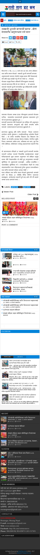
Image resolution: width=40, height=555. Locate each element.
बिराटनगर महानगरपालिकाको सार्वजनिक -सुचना (23, 289)
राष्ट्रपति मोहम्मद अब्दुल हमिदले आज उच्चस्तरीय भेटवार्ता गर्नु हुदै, (24, 272)
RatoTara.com (22, 551)
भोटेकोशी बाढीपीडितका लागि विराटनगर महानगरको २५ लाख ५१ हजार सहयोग (21, 419)
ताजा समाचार (6, 297)
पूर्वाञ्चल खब (16, 187)
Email (6, 42)
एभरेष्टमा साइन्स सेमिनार (16, 20)
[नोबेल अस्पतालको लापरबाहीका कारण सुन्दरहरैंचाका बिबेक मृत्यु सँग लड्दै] (5, 363)
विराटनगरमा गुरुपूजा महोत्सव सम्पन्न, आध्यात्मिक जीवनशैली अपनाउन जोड (21, 470)
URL (19, 42)
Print (12, 42)
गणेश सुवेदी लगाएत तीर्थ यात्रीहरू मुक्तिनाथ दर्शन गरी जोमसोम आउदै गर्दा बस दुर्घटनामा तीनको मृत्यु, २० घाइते (22, 397)
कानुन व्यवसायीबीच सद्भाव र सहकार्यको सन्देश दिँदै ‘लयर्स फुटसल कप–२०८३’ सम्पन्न (23, 477)
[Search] (37, 14)
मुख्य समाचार (29, 187)
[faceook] (20, 326)
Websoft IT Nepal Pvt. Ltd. (24, 553)
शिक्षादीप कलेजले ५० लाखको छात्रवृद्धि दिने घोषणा (23, 280)
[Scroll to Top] (37, 552)
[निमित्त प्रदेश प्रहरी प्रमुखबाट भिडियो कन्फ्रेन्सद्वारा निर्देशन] (5, 374)
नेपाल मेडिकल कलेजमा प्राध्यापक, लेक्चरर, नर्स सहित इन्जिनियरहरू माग (22, 442)
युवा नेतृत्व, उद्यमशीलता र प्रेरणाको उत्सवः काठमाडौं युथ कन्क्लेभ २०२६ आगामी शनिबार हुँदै (23, 463)
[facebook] (20, 1)
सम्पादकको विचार (7, 250)
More (36, 250)
